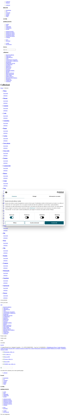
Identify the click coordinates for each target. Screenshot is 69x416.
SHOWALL (8, 79)
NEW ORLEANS (10, 74)
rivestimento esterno (10, 35)
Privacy (55, 347)
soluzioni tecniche (10, 31)
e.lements (8, 37)
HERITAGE (8, 67)
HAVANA (8, 65)
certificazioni (8, 27)
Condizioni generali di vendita (21, 348)
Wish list (8, 2)
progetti (7, 29)
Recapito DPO (12, 348)
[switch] (27, 217)
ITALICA (8, 69)
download (8, 40)
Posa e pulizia (31, 348)
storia (7, 25)
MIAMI (7, 71)
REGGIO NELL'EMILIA (11, 77)
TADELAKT (9, 80)
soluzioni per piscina (10, 36)
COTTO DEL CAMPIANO (12, 61)
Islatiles (7, 15)
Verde (7, 16)
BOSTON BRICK (10, 55)
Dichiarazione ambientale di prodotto (42, 348)
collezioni (8, 1)
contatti (7, 43)
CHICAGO (8, 56)
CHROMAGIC (9, 57)
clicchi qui (32, 208)
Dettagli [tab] (34, 196)
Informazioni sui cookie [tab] (54, 196)
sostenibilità (8, 26)
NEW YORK (9, 75)
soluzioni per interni (10, 32)
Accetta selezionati (34, 222)
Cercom (7, 13)
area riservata (9, 44)
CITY (7, 58)
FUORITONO (9, 64)
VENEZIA (8, 81)
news (7, 39)
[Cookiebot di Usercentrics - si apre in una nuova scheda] (58, 192)
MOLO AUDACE (10, 73)
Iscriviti (2, 345)
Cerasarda (8, 12)
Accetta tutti (54, 222)
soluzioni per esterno (10, 33)
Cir (6, 11)
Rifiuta (14, 222)
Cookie (58, 347)
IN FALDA (8, 68)
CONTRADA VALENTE (11, 59)
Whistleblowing (50, 347)
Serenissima (8, 10)
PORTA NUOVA (10, 76)
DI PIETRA (8, 62)
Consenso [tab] (14, 196)
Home (2, 88)
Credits (6, 349)
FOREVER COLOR (10, 63)
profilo (7, 24)
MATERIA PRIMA (10, 70)
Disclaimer (6, 348)
